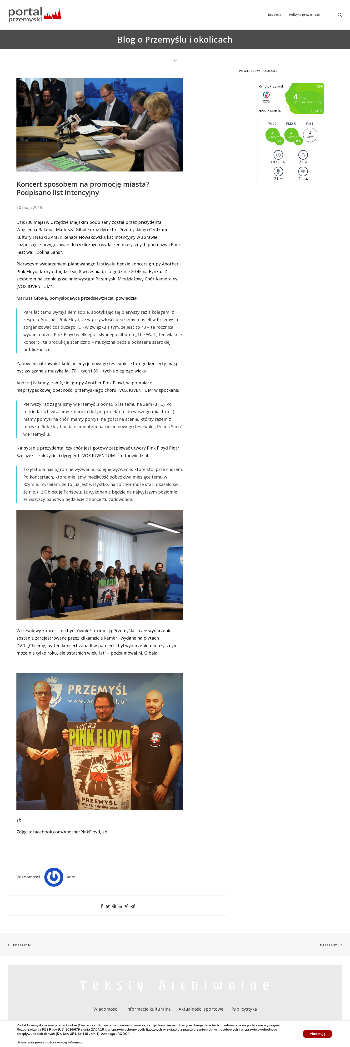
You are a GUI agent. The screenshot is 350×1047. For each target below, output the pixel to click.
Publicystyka (244, 1009)
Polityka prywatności (304, 15)
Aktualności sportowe (201, 1009)
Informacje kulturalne (148, 1009)
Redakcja (274, 15)
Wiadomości (28, 877)
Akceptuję (317, 1034)
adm (71, 877)
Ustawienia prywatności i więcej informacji (50, 1042)
